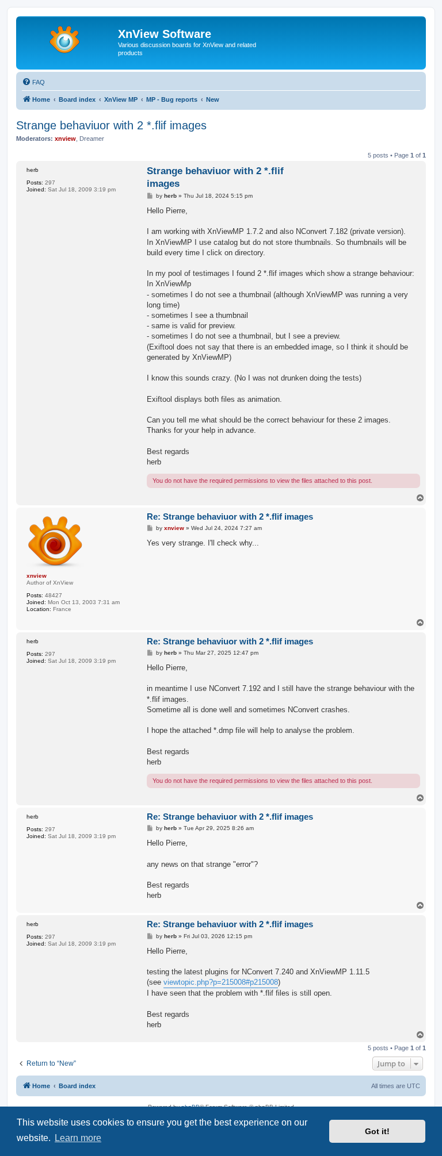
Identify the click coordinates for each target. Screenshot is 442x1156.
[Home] (68, 37)
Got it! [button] (377, 1131)
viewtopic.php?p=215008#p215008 (220, 982)
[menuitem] (33, 82)
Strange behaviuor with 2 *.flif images (111, 125)
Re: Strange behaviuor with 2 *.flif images (230, 516)
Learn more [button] (78, 1138)
